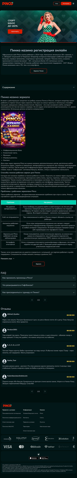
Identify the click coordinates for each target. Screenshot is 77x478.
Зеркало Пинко (39, 71)
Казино (42, 410)
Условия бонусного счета (30, 413)
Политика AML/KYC (8, 426)
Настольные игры (45, 426)
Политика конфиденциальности (11, 417)
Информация (27, 410)
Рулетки (42, 422)
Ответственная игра (8, 422)
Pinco (41, 413)
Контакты (26, 417)
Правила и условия (8, 410)
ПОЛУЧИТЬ (15, 31)
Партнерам (26, 426)
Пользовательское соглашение (11, 413)
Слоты (42, 417)
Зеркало (38, 264)
